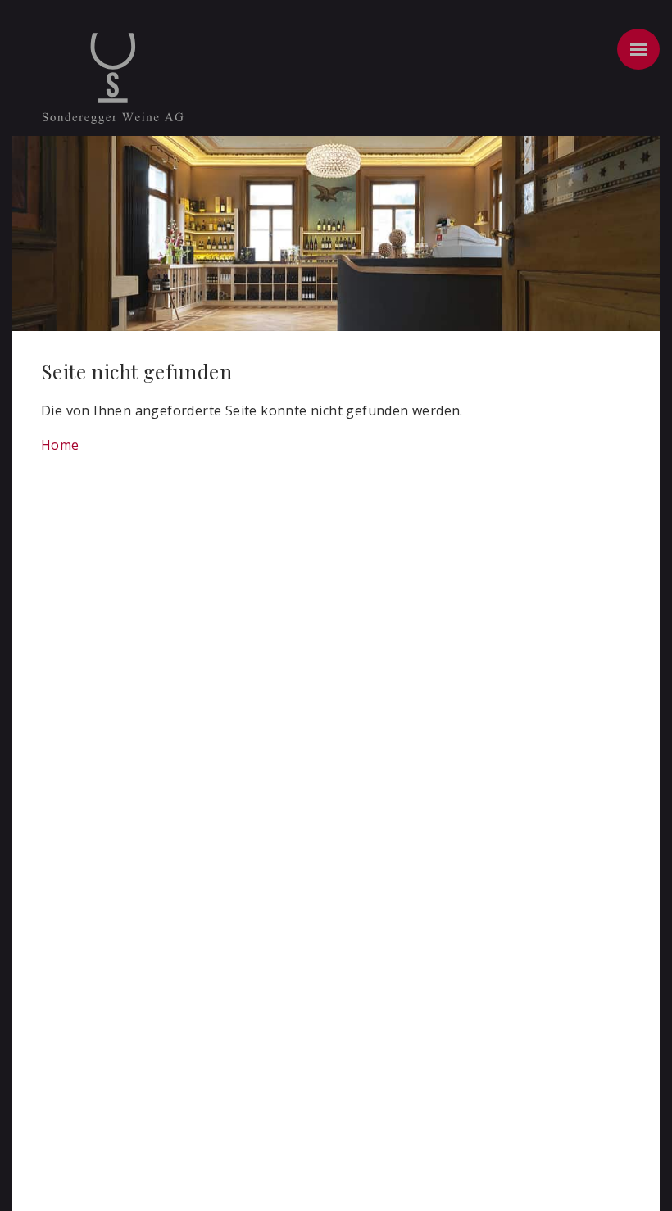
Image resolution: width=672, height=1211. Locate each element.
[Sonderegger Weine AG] (113, 101)
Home (60, 445)
